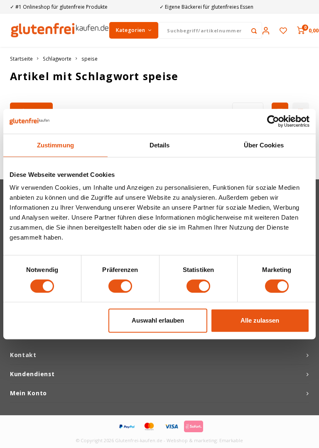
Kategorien (130, 30)
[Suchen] (253, 30)
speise (89, 58)
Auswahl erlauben (158, 320)
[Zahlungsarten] (126, 425)
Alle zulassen (259, 320)
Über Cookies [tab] (264, 145)
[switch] (120, 286)
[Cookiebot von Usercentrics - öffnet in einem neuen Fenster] (273, 121)
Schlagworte (57, 58)
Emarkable (231, 440)
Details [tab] (160, 145)
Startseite (21, 58)
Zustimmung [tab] (55, 145)
